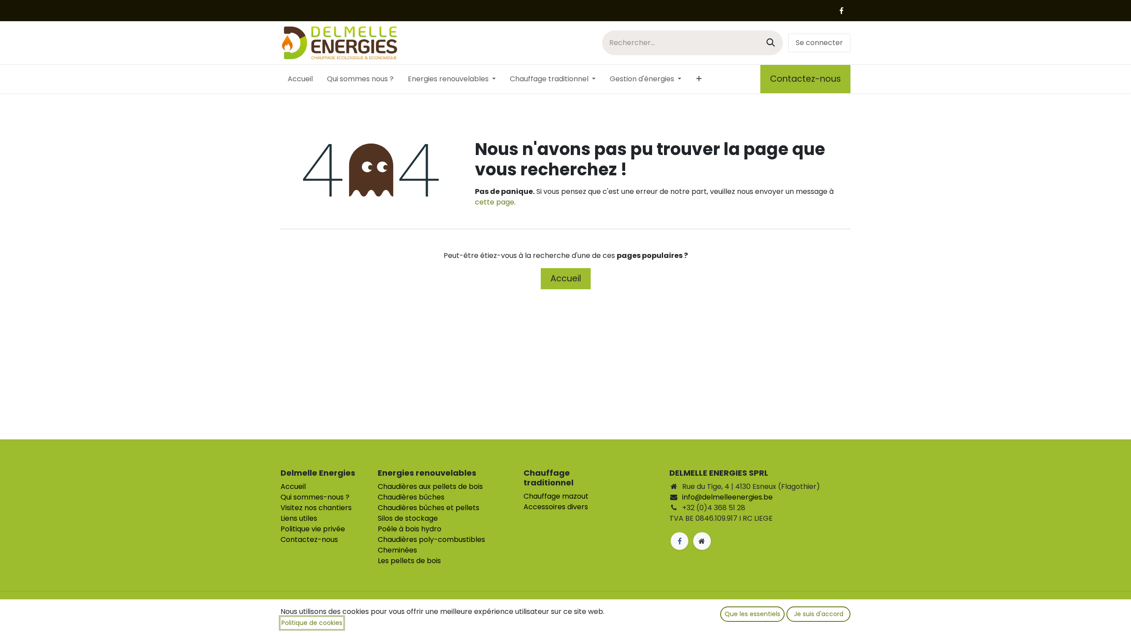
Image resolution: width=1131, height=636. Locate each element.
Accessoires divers (556, 507)
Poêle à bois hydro (409, 529)
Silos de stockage (408, 518)
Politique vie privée (313, 529)
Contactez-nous (805, 79)
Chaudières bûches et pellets (428, 508)
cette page (494, 202)
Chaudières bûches (411, 497)
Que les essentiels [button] (752, 614)
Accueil (565, 278)
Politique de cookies (311, 622)
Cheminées (397, 550)
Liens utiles (299, 518)
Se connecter (819, 43)
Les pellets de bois (409, 561)
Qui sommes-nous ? (315, 497)
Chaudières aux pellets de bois (430, 486)
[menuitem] (300, 79)
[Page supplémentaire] (702, 541)
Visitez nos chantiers (316, 508)
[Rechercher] (771, 42)
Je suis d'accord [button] (818, 614)
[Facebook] (841, 10)
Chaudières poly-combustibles (431, 539)
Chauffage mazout (556, 496)
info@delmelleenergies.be (727, 497)
